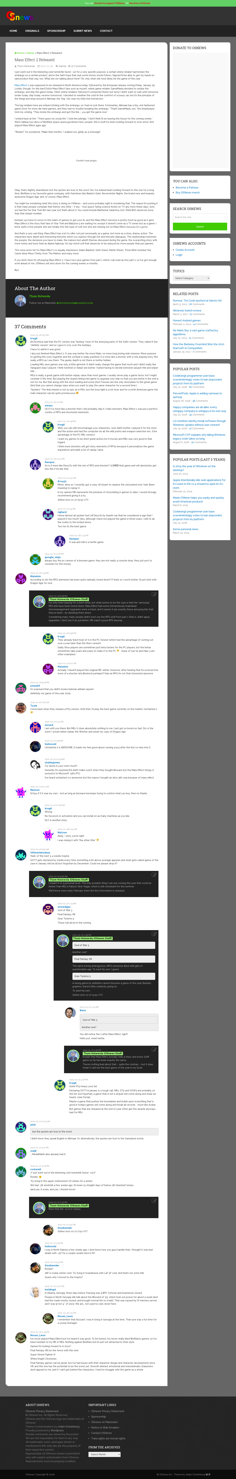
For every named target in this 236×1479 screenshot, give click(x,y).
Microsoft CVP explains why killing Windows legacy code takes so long (199, 436)
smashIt (35, 685)
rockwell (35, 1169)
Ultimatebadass (40, 852)
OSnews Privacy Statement (42, 1411)
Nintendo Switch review (187, 310)
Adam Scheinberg (68, 1426)
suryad (49, 725)
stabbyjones (52, 762)
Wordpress (57, 1430)
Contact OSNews (101, 1433)
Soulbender (65, 1227)
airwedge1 (64, 906)
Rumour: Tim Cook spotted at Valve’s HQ (197, 300)
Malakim (35, 576)
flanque (49, 462)
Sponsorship (56, 30)
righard (62, 512)
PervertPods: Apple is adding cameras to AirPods (197, 395)
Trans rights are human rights (108, 1438)
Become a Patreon (187, 187)
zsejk (33, 1150)
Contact (106, 30)
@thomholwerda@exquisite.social (75, 303)
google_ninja (53, 557)
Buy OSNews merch (188, 192)
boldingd (50, 1289)
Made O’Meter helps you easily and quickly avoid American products (198, 499)
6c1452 (62, 481)
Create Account (185, 249)
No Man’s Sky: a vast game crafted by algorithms (195, 332)
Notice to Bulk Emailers (105, 1427)
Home (13, 30)
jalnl (33, 1124)
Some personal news (185, 529)
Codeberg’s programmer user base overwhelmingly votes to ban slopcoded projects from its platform (197, 379)
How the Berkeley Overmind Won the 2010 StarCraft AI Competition (198, 346)
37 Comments (78, 66)
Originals (32, 30)
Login (179, 254)
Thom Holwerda (26, 66)
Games (30, 53)
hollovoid (50, 744)
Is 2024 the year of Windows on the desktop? (194, 468)
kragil (33, 338)
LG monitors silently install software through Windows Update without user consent (199, 422)
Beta (83, 1010)
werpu (49, 405)
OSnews (30, 1474)
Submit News (83, 30)
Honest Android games (187, 320)
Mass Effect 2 (22, 85)
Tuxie (33, 705)
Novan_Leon (65, 1316)
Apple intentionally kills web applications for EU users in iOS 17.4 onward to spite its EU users (199, 484)
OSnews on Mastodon (104, 1422)
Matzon (34, 790)
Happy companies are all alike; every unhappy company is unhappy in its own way (199, 409)
